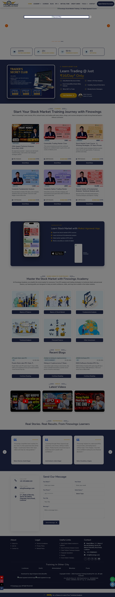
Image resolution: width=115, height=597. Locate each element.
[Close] (90, 17)
